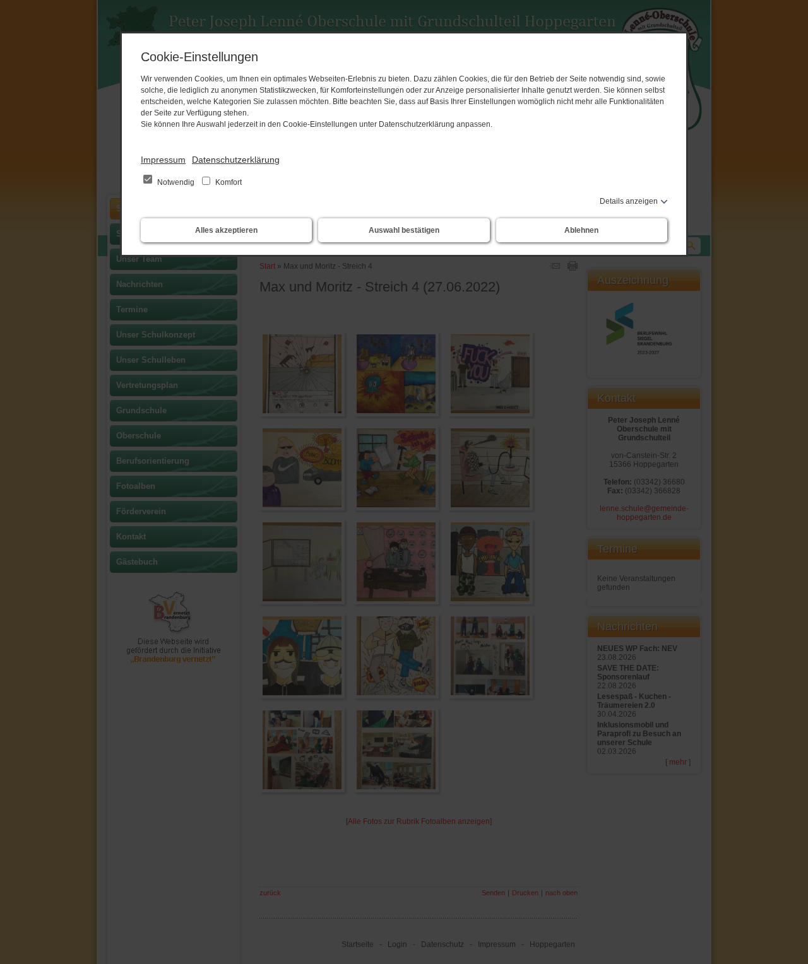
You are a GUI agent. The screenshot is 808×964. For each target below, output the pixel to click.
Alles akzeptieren (226, 230)
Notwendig (175, 182)
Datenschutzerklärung (236, 160)
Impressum (163, 160)
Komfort (227, 182)
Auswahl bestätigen (404, 230)
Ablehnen (581, 230)
